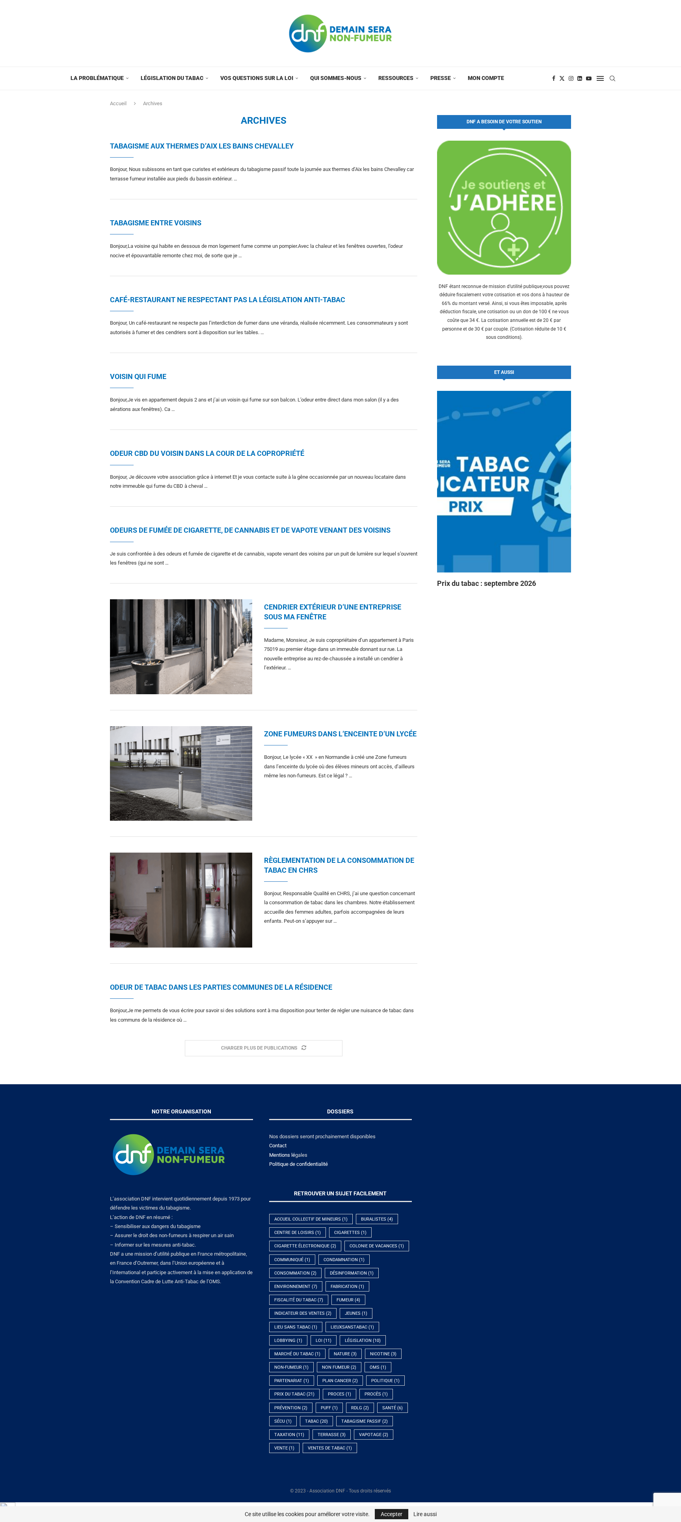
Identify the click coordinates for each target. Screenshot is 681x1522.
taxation (289, 1434)
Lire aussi (425, 1514)
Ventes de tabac (330, 1448)
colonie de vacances (377, 1246)
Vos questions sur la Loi (256, 78)
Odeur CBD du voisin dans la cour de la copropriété (207, 453)
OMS (378, 1367)
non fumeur (339, 1367)
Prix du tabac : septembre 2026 (486, 583)
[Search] (612, 78)
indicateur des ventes (302, 1313)
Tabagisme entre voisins (155, 223)
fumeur (348, 1300)
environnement (295, 1286)
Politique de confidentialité (298, 1164)
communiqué (292, 1259)
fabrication (347, 1286)
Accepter (391, 1514)
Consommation (295, 1273)
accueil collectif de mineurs (311, 1219)
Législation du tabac (172, 78)
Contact (278, 1145)
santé (392, 1407)
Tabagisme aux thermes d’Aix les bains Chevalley (202, 146)
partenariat (291, 1380)
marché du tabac (297, 1354)
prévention (290, 1407)
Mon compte (486, 78)
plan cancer (340, 1380)
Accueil (118, 103)
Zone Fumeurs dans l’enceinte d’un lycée (340, 734)
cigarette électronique (305, 1246)
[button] (451, 489)
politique (385, 1380)
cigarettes (350, 1232)
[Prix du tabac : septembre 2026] (504, 481)
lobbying (288, 1340)
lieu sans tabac (295, 1327)
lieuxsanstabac (352, 1327)
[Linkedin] (579, 78)
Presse (440, 78)
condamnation (344, 1259)
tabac (316, 1421)
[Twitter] (562, 78)
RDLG (360, 1407)
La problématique (97, 78)
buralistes (377, 1219)
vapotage (373, 1434)
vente (284, 1448)
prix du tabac (294, 1394)
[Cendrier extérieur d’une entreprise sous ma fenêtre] (181, 646)
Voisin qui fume (138, 376)
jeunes (356, 1313)
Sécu (283, 1421)
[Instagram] (571, 78)
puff (329, 1407)
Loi (323, 1340)
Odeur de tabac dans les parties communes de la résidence (221, 987)
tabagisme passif (364, 1421)
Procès (376, 1394)
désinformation (352, 1273)
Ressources (395, 78)
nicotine (383, 1354)
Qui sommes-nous (335, 78)
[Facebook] (553, 78)
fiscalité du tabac (298, 1300)
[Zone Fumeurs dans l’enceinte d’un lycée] (181, 773)
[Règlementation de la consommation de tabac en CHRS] (181, 900)
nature (345, 1354)
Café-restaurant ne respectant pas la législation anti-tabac (227, 299)
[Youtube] (589, 78)
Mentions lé (282, 1155)
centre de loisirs (297, 1232)
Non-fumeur (291, 1367)
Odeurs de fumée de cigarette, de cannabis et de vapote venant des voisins (250, 530)
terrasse (332, 1434)
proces (339, 1394)
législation (363, 1340)
